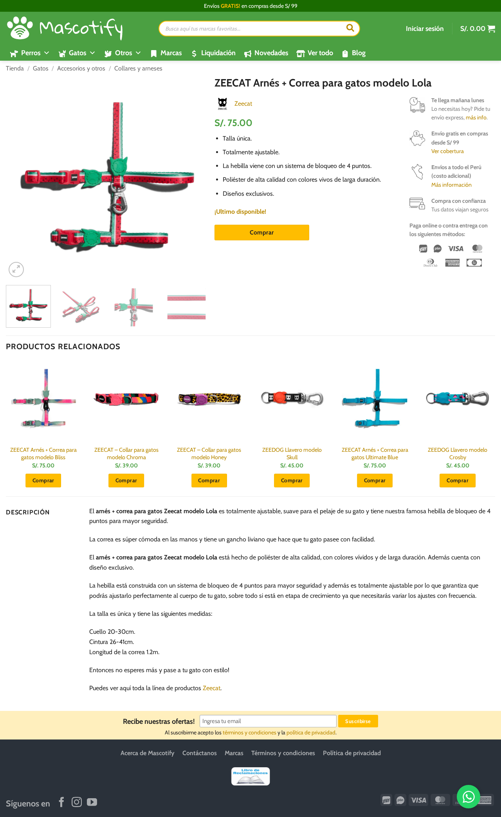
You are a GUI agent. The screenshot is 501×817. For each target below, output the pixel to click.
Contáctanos (199, 753)
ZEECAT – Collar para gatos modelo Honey (209, 453)
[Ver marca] (222, 103)
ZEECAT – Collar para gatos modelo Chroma (126, 453)
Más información (451, 184)
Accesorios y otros (81, 68)
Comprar (262, 232)
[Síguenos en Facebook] (61, 802)
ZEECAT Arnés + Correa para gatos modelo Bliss (43, 453)
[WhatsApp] (468, 796)
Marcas (171, 53)
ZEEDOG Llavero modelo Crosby (457, 453)
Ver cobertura (447, 151)
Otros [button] (123, 53)
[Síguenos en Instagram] (77, 802)
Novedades (271, 53)
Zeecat (243, 103)
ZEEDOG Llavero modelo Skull (292, 453)
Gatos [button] (78, 53)
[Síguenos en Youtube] (92, 802)
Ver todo (320, 53)
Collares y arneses (138, 68)
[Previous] (20, 177)
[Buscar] (350, 28)
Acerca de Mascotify (148, 753)
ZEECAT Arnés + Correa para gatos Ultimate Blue (375, 453)
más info (476, 117)
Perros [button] (31, 53)
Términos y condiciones (283, 753)
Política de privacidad (352, 753)
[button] (425, 29)
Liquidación (218, 53)
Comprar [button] (43, 480)
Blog (359, 53)
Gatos (41, 68)
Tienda (15, 68)
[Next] (195, 177)
